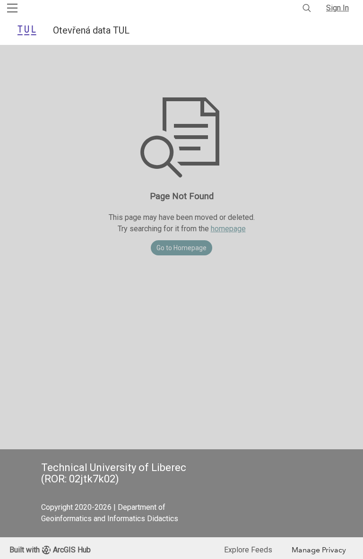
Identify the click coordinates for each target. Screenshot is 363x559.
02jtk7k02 (92, 479)
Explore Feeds (248, 549)
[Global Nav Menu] (12, 8)
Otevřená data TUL (92, 30)
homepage (228, 228)
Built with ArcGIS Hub (50, 549)
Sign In (337, 7)
